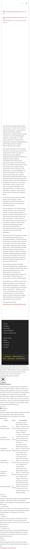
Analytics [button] (2, 514)
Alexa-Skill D (7, 328)
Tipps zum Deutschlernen (10, 333)
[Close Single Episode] (15, 63)
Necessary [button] (3, 406)
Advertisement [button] (3, 526)
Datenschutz (11, 358)
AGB (4, 358)
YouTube (6, 347)
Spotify (5, 340)
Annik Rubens (8, 20)
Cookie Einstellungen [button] (5, 375)
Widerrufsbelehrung (18, 356)
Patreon (6, 323)
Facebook (6, 344)
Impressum (8, 356)
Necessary (4, 408)
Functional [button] (2, 494)
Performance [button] (3, 504)
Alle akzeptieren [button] (15, 375)
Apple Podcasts (7, 338)
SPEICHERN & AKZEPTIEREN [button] (8, 548)
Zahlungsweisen (20, 358)
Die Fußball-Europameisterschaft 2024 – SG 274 (15, 18)
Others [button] (1, 538)
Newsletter (6, 326)
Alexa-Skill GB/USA (8, 330)
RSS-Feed (6, 342)
